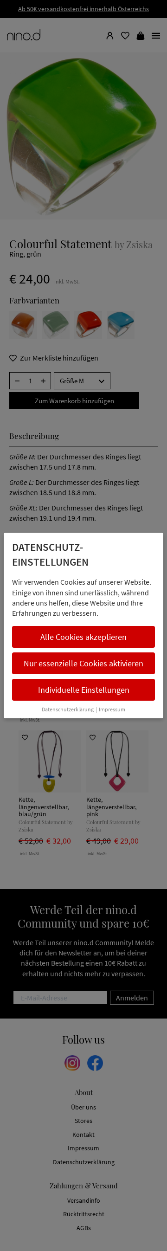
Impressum (112, 709)
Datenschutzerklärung (68, 709)
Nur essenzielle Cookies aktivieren (83, 663)
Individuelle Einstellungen (83, 689)
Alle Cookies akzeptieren (83, 637)
